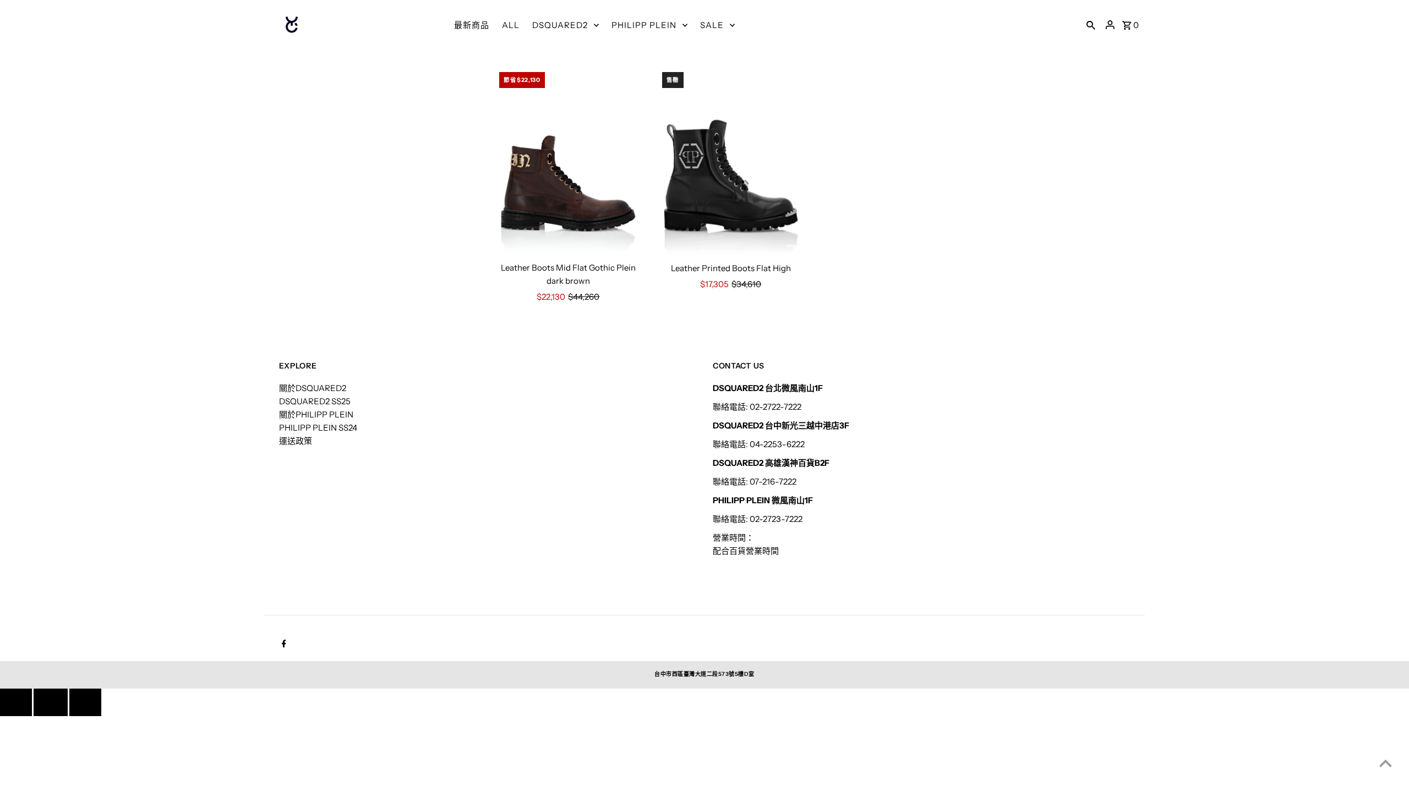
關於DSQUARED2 (312, 388)
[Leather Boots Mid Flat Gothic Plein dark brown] (568, 161)
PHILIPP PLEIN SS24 (318, 427)
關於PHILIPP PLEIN (316, 414)
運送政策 (295, 441)
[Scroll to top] (1385, 763)
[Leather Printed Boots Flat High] (731, 161)
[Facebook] (282, 645)
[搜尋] (1091, 24)
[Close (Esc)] (51, 702)
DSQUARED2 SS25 (315, 401)
